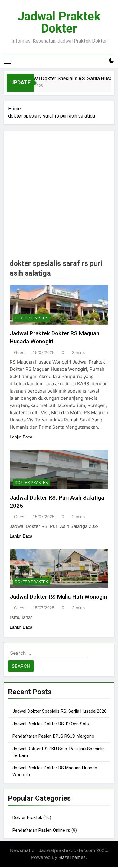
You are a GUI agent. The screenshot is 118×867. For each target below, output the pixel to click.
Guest (19, 352)
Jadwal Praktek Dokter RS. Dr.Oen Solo (50, 724)
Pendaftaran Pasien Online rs (41, 830)
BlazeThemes (72, 857)
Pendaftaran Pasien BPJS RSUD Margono (53, 736)
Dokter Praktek (31, 318)
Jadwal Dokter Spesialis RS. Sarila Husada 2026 (59, 711)
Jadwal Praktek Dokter (59, 22)
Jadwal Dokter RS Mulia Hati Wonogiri (58, 596)
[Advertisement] (59, 198)
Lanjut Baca (21, 436)
